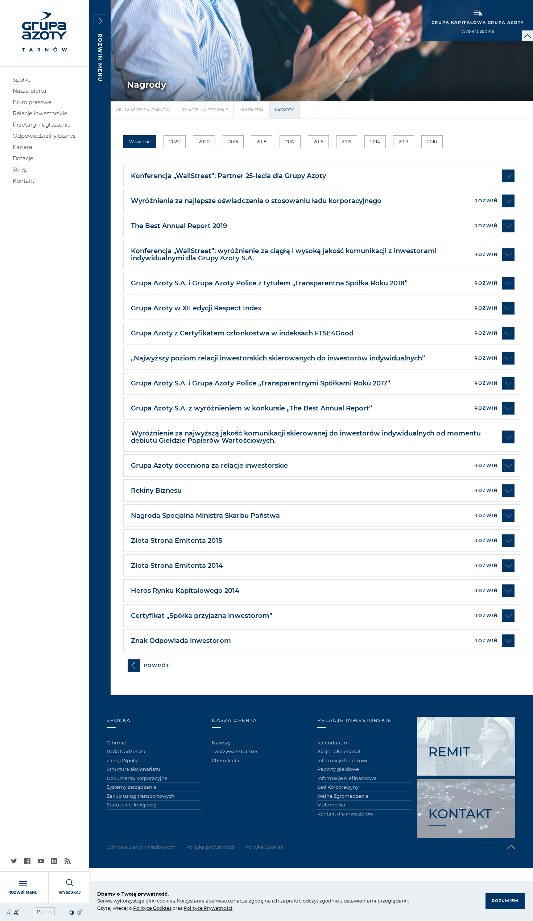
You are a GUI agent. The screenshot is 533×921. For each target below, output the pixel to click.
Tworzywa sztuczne (234, 751)
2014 (375, 141)
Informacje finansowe (343, 760)
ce (149, 908)
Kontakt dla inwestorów (345, 814)
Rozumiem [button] (505, 900)
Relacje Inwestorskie (205, 110)
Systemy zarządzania (132, 787)
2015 (346, 141)
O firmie (116, 743)
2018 (261, 141)
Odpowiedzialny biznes (44, 135)
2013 (403, 141)
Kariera (22, 147)
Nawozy (221, 743)
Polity (139, 908)
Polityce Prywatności (208, 908)
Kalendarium (333, 743)
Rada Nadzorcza (126, 751)
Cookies (162, 908)
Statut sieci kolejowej (132, 805)
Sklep (20, 169)
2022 (174, 141)
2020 (204, 141)
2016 (318, 141)
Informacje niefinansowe (346, 778)
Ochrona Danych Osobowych (141, 847)
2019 (233, 141)
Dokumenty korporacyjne (137, 778)
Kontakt (23, 180)
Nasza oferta (29, 90)
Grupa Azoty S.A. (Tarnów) (143, 110)
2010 (432, 141)
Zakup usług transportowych (140, 796)
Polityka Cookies (264, 847)
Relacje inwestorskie (40, 113)
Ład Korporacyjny (338, 787)
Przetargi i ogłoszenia (42, 124)
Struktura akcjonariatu (133, 769)
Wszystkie (139, 141)
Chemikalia (225, 760)
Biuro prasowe (32, 102)
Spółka (22, 79)
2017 (290, 141)
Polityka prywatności (210, 847)
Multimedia (251, 110)
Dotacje (23, 158)
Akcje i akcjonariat (339, 751)
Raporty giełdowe (338, 769)
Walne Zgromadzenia (343, 796)
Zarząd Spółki (123, 760)
